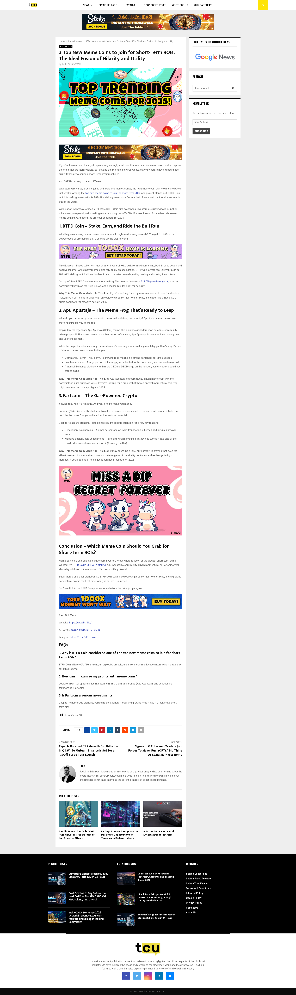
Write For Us (180, 5)
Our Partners (203, 5)
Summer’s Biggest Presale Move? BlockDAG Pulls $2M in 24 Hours (88, 875)
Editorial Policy (194, 893)
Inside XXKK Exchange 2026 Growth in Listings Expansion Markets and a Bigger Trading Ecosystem (86, 917)
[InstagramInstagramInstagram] (148, 976)
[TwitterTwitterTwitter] (137, 976)
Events (130, 5)
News (86, 5)
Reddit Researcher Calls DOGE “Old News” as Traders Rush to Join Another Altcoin (77, 834)
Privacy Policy (194, 902)
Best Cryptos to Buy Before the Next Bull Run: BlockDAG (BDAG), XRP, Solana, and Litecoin (88, 896)
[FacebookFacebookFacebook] (126, 976)
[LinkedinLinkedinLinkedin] (159, 976)
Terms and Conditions (198, 888)
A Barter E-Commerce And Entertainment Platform (158, 833)
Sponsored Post (155, 5)
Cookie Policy (193, 898)
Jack (64, 64)
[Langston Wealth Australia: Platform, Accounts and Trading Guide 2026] (126, 878)
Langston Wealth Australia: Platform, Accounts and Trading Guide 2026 (156, 877)
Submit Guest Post (196, 873)
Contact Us (192, 907)
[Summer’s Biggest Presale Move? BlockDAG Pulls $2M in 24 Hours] (57, 878)
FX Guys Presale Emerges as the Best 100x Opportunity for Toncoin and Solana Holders (120, 834)
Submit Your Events (197, 883)
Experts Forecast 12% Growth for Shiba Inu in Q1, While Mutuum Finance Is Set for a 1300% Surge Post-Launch (88, 750)
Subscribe (201, 131)
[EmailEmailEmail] (170, 976)
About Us (191, 912)
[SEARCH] (233, 88)
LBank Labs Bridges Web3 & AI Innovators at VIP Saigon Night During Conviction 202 (155, 897)
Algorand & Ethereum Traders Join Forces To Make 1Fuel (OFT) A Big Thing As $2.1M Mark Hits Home (155, 750)
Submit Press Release (198, 878)
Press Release (107, 5)
